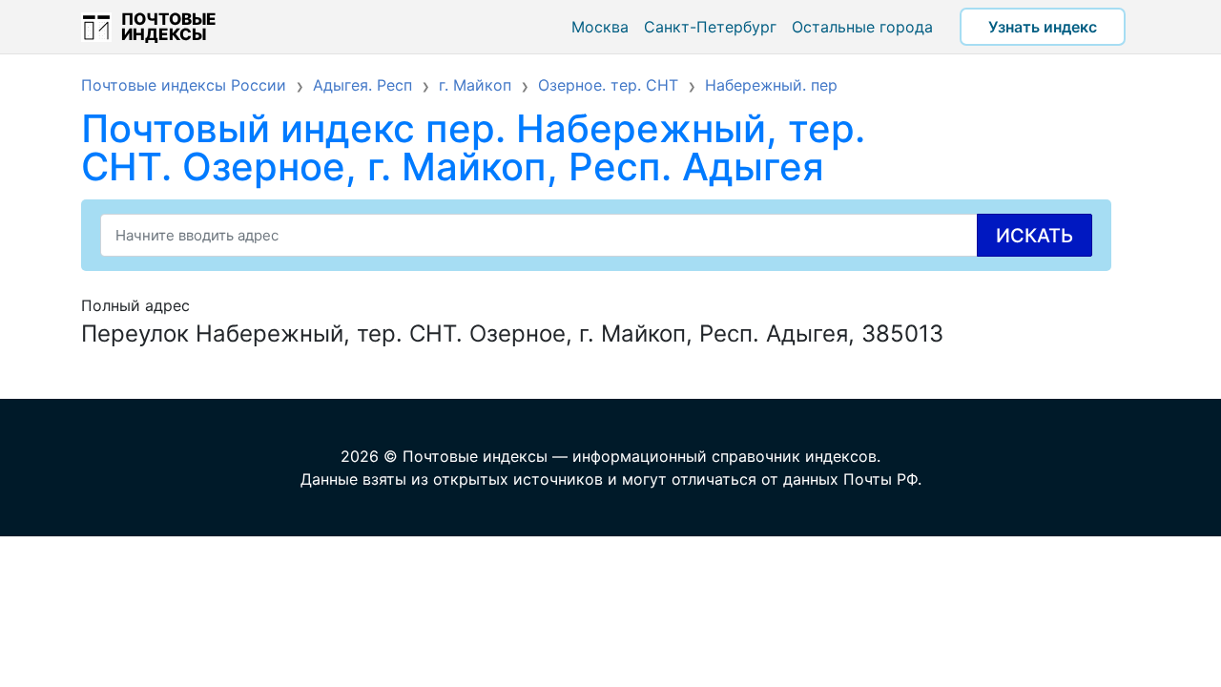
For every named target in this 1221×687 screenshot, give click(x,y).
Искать (1034, 235)
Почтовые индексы (169, 26)
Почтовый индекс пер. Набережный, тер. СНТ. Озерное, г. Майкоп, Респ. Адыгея (473, 147)
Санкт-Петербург (710, 26)
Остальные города (862, 26)
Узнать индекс (1042, 26)
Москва (600, 26)
